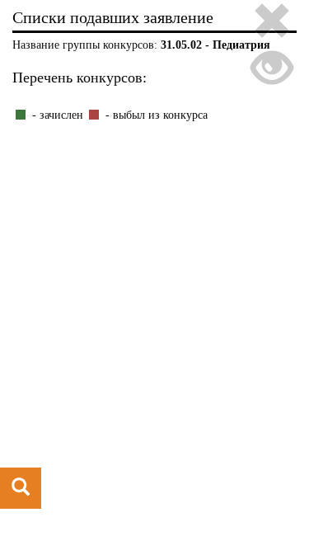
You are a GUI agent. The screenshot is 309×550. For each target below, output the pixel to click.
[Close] (272, 23)
